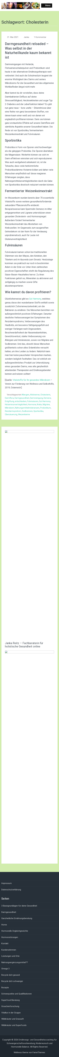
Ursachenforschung (10, 1006)
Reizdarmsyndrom (13, 411)
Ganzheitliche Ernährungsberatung (16, 918)
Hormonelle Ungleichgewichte (14, 931)
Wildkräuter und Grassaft (12, 1019)
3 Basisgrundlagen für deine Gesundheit (19, 906)
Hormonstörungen (9, 937)
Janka (26, 37)
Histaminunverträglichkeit (16, 404)
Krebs (39, 404)
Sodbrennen (27, 411)
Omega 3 (5, 968)
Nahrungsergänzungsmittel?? (14, 962)
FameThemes (39, 1052)
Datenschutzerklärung (11, 889)
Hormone (32, 404)
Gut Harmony (35, 298)
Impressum (6, 883)
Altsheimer (35, 395)
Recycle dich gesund (10, 975)
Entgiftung (9, 401)
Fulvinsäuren (32, 401)
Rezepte (5, 987)
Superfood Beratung (10, 1000)
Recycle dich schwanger (12, 981)
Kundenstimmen (8, 950)
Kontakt (4, 943)
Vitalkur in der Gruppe (11, 1012)
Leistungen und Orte (10, 956)
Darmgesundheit (22, 398)
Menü (47, 5)
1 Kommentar (40, 37)
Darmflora (9, 398)
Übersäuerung (11, 414)
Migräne (46, 404)
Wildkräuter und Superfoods (13, 1025)
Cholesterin (45, 395)
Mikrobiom (9, 408)
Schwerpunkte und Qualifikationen (16, 994)
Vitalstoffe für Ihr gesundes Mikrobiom (31, 380)
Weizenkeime (24, 414)
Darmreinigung (36, 398)
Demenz (47, 398)
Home (4, 924)
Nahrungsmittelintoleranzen (27, 408)
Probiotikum (45, 408)
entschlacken (20, 401)
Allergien (25, 395)
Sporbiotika (38, 411)
